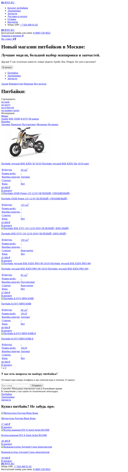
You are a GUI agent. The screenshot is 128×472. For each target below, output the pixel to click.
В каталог (7, 67)
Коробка (5, 121)
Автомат (5, 124)
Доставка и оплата (17, 16)
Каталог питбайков (17, 8)
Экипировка (14, 10)
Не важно (34, 118)
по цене (5, 102)
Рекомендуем (16, 83)
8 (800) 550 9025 (41, 33)
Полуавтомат (29, 124)
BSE (11, 118)
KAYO (24, 118)
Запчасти (12, 13)
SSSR (17, 118)
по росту (5, 104)
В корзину (6, 190)
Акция (4, 83)
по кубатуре (7, 107)
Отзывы (11, 19)
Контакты (12, 22)
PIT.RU (8, 2)
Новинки (28, 83)
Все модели (40, 83)
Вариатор (16, 124)
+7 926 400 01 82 (29, 24)
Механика (42, 124)
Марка (4, 116)
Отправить (37, 385)
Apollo (4, 118)
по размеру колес (10, 110)
